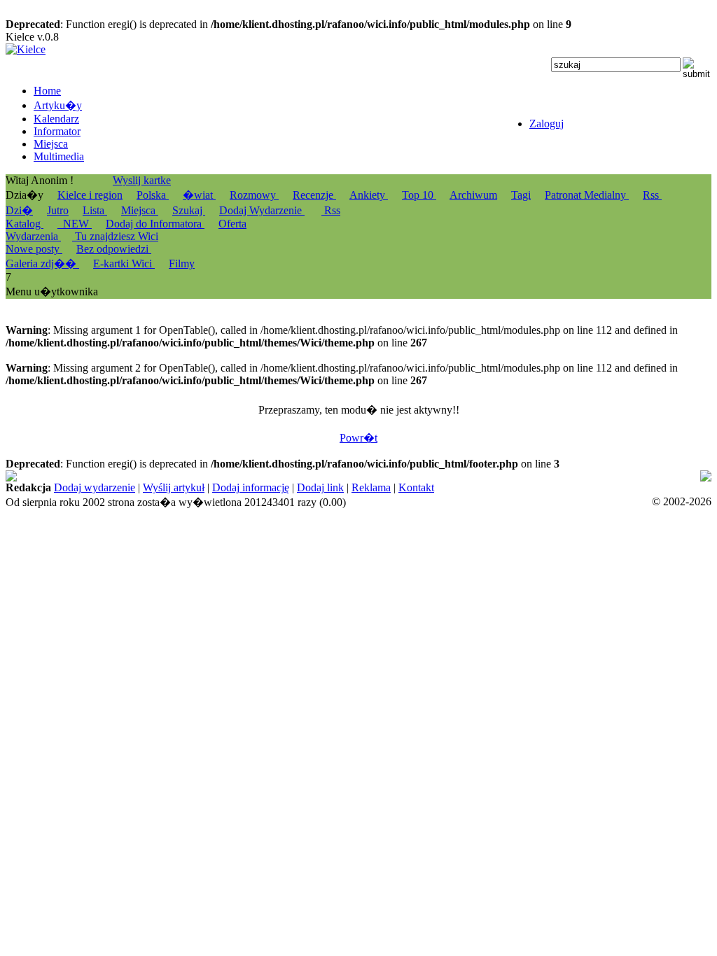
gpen (154, 489)
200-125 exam (513, 476)
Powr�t (358, 438)
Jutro (58, 210)
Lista (95, 210)
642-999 (566, 476)
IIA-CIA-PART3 (43, 489)
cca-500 (112, 489)
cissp (479, 489)
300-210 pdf (614, 476)
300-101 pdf (530, 489)
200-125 (425, 476)
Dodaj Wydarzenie (262, 210)
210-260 (686, 489)
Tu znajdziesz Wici (115, 236)
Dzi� (19, 210)
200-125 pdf (376, 476)
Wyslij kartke (142, 180)
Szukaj (188, 210)
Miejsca (139, 210)
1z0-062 (579, 489)
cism (655, 476)
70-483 (462, 476)
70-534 (439, 489)
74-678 (21, 476)
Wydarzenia (33, 236)
